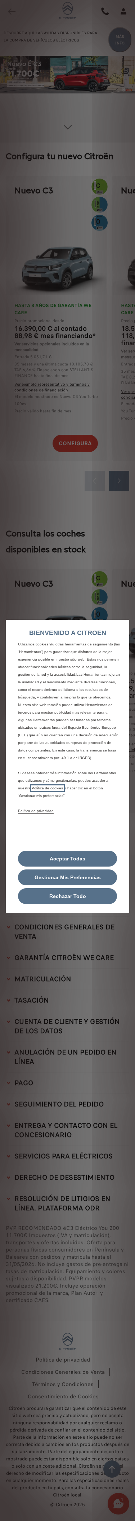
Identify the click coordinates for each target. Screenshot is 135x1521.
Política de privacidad (36, 811)
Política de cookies (47, 788)
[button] (67, 877)
